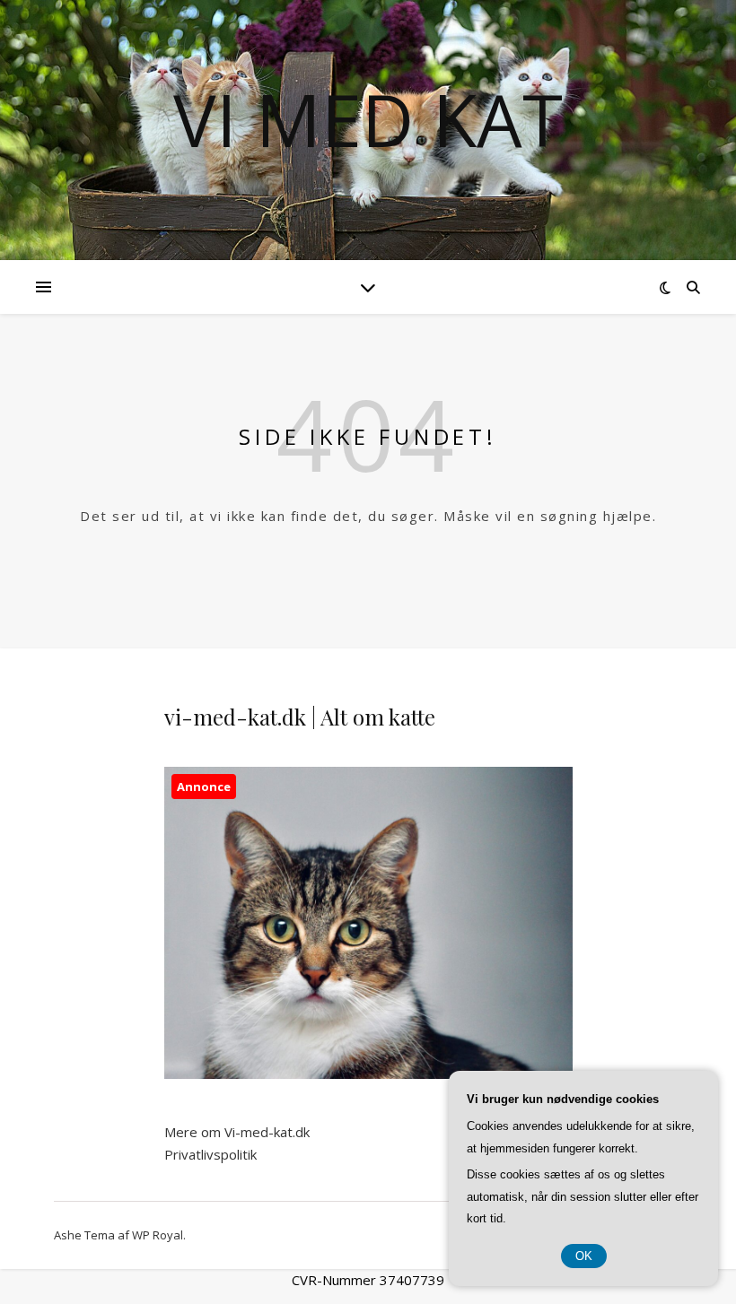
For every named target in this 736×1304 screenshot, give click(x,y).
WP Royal (157, 1235)
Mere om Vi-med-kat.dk (237, 1132)
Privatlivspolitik (210, 1154)
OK (583, 1256)
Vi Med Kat (368, 119)
